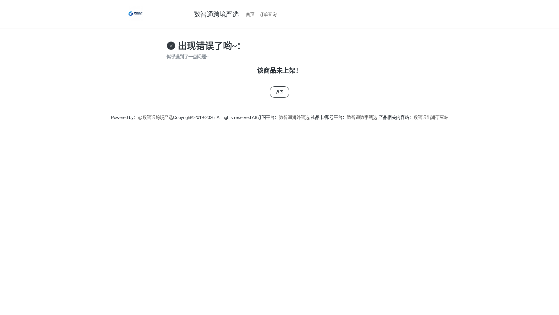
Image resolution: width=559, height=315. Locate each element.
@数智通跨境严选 (155, 117)
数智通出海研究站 (430, 117)
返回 (279, 92)
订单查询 (268, 14)
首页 (250, 14)
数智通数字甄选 (362, 117)
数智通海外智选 (294, 117)
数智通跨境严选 (216, 14)
